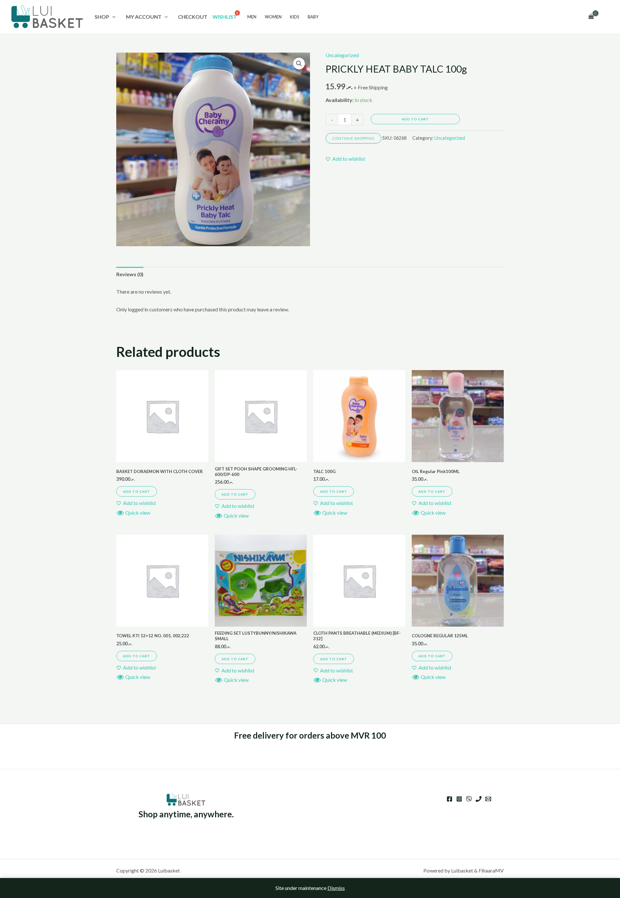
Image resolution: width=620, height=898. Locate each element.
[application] (112, 17)
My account (143, 17)
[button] (299, 63)
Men (251, 16)
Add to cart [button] (136, 491)
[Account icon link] (606, 17)
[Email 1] (488, 799)
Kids (294, 16)
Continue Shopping (353, 138)
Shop (102, 17)
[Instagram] (459, 799)
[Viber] (469, 799)
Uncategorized (342, 55)
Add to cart (415, 119)
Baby (313, 16)
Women (273, 16)
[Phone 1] (478, 799)
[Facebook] (449, 799)
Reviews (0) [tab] (129, 274)
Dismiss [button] (336, 888)
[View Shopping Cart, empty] (590, 17)
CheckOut (192, 17)
